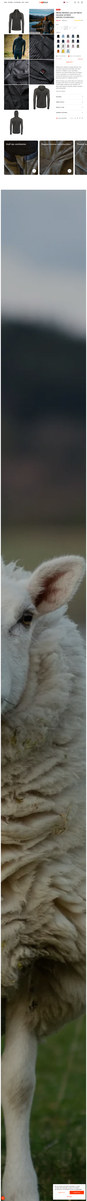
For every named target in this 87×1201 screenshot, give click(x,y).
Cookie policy (78, 1189)
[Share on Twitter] (77, 118)
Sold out (69, 62)
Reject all (61, 1192)
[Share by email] (82, 118)
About (27, 2)
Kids (23, 2)
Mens (5, 2)
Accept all (76, 1192)
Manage (69, 1196)
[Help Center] (3, 1198)
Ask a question (62, 118)
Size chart (80, 25)
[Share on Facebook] (75, 118)
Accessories (17, 2)
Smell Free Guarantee (75, 56)
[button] (77, 20)
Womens (10, 2)
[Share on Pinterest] (80, 118)
